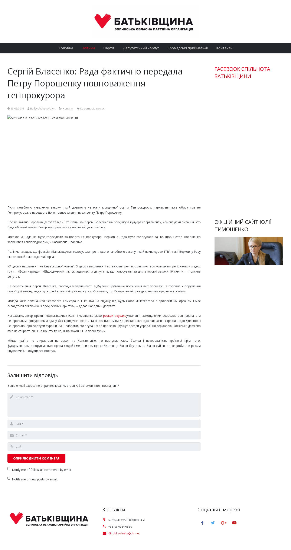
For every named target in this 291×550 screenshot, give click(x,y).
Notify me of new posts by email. (35, 479)
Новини (68, 108)
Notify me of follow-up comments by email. (42, 470)
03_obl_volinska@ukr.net (124, 533)
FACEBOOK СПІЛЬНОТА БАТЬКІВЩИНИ (242, 72)
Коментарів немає (92, 108)
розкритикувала (114, 316)
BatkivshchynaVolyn (42, 108)
